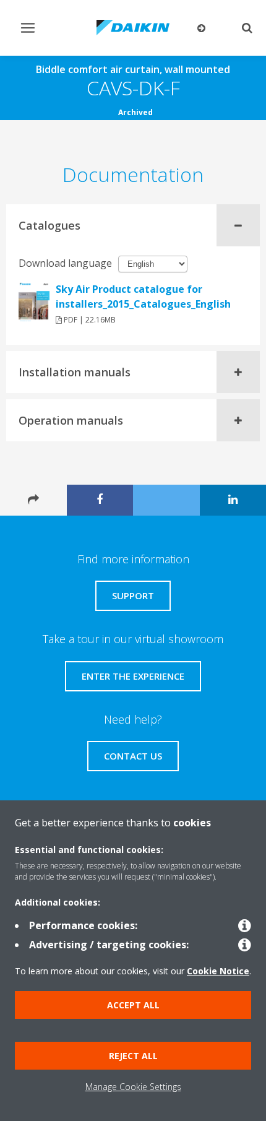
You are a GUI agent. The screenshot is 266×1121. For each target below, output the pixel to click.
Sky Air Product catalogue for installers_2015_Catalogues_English (143, 296)
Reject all (133, 1056)
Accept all (133, 1005)
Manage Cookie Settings (133, 1087)
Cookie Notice (218, 971)
